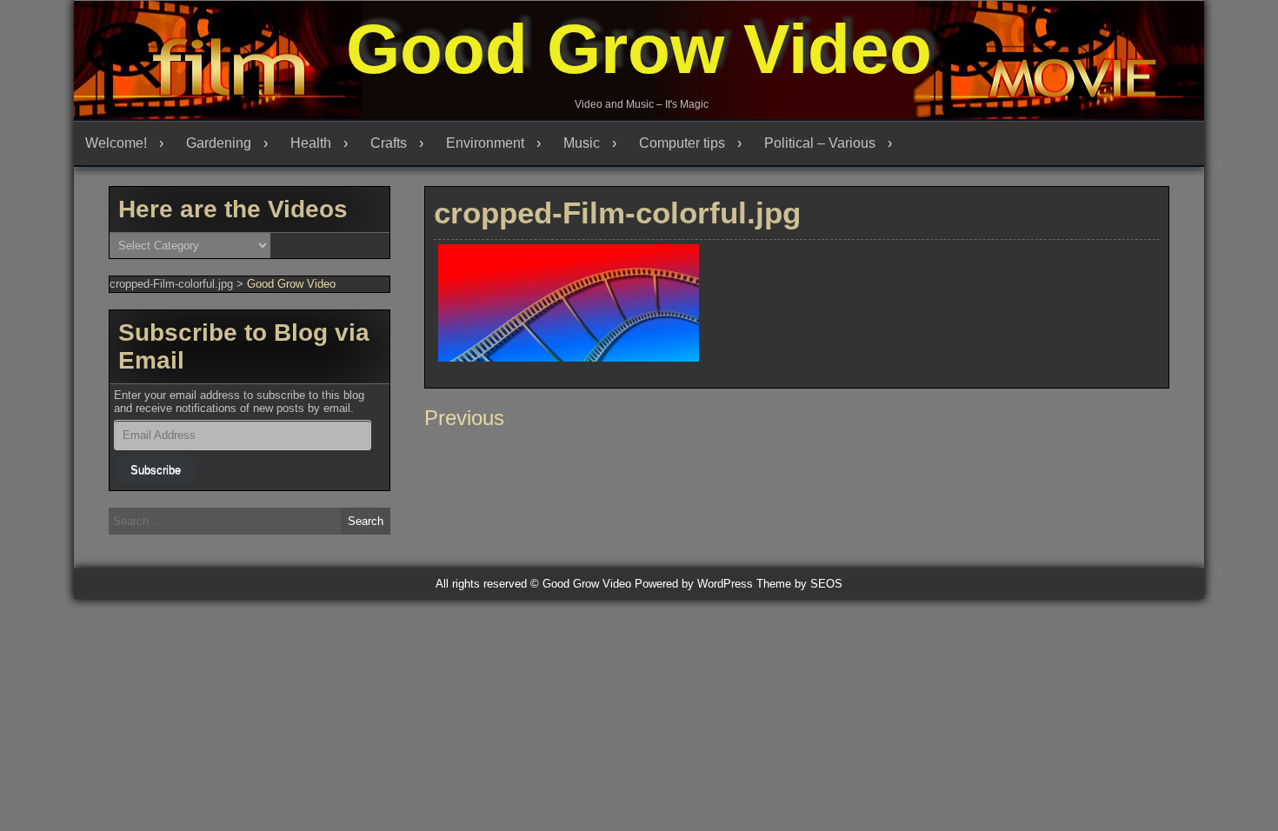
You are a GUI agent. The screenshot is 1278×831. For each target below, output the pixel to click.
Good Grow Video (639, 49)
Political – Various (819, 143)
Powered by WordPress (694, 583)
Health (310, 143)
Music (581, 143)
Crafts (388, 143)
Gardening (218, 143)
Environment (485, 143)
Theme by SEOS (799, 583)
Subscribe (155, 469)
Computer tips (682, 143)
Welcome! (116, 143)
